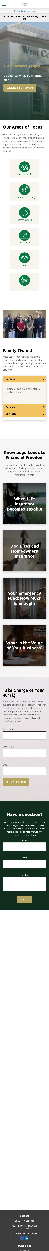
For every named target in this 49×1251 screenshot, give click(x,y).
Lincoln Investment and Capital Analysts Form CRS (24, 17)
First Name (8, 729)
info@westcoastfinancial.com (24, 1233)
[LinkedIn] (26, 1238)
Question (24, 875)
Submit (24, 899)
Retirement (24, 174)
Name (25, 840)
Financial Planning (24, 197)
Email (5, 764)
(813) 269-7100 (27, 1221)
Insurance (24, 242)
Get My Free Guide (16, 782)
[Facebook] (22, 1238)
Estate (24, 264)
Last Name (8, 746)
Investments (24, 219)
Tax (24, 287)
